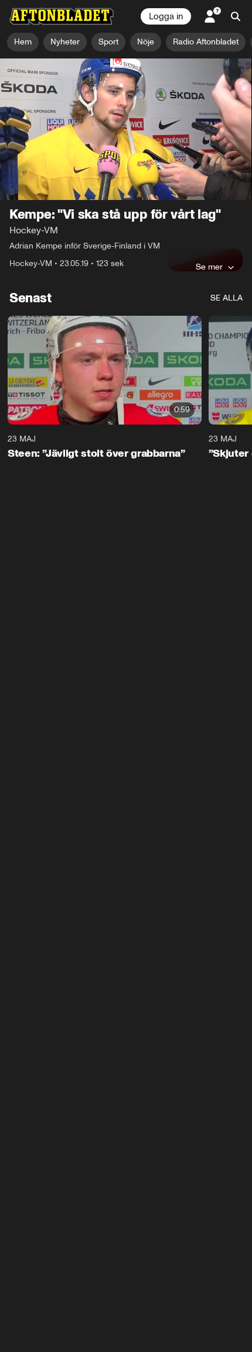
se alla (226, 298)
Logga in (166, 16)
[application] (126, 129)
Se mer (209, 266)
